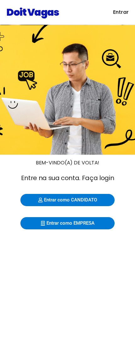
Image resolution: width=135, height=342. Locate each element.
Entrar (121, 12)
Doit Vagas (32, 12)
